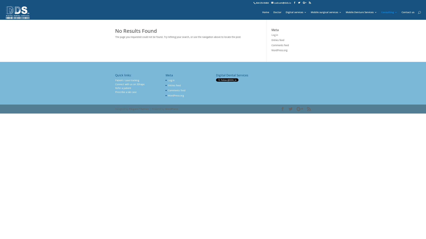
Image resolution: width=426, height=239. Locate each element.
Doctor (277, 12)
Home (265, 12)
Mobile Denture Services (360, 12)
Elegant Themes (139, 109)
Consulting (387, 12)
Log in (274, 35)
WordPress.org (279, 50)
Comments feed (280, 45)
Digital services (294, 12)
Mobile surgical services (324, 12)
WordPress (171, 109)
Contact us (408, 12)
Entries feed (277, 40)
